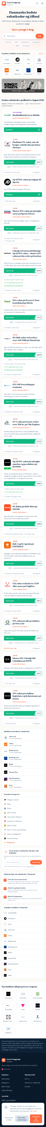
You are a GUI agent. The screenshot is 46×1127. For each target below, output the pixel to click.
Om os (27, 1079)
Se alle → (41, 53)
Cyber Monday (7, 1090)
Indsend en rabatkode (32, 1083)
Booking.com (37, 42)
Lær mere (33, 1111)
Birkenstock (25, 42)
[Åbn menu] (42, 3)
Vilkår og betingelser (9, 1100)
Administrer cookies (9, 1119)
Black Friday (6, 1087)
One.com (8, 42)
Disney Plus (26, 46)
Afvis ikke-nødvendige (22, 1119)
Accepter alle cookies (36, 1119)
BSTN (17, 46)
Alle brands (6, 1079)
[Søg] (37, 3)
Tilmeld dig (36, 862)
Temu (16, 42)
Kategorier (5, 1083)
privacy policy (30, 866)
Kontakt (27, 1087)
